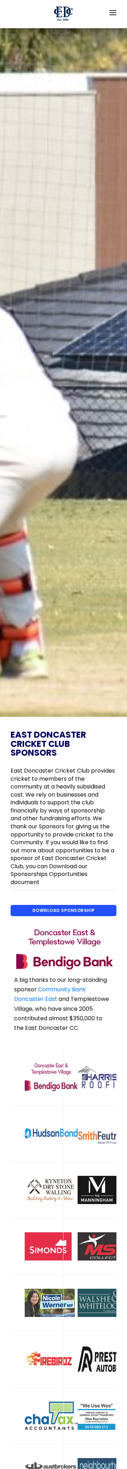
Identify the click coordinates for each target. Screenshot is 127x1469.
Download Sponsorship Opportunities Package (63, 911)
